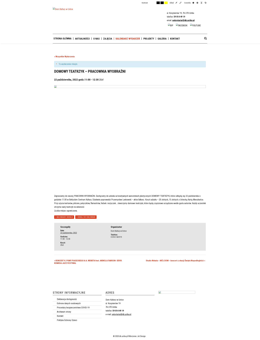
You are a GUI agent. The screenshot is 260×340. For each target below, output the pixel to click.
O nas (96, 38)
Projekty (148, 38)
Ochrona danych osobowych (69, 303)
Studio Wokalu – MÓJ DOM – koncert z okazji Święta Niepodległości (175, 260)
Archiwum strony (64, 312)
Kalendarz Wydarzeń (128, 38)
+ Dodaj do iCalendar (86, 217)
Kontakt (175, 38)
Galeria (162, 38)
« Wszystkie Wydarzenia (64, 56)
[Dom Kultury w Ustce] (63, 10)
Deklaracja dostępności (67, 299)
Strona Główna (62, 38)
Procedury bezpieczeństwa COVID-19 (73, 307)
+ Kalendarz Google (64, 217)
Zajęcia (107, 38)
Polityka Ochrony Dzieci (67, 320)
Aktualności (82, 38)
